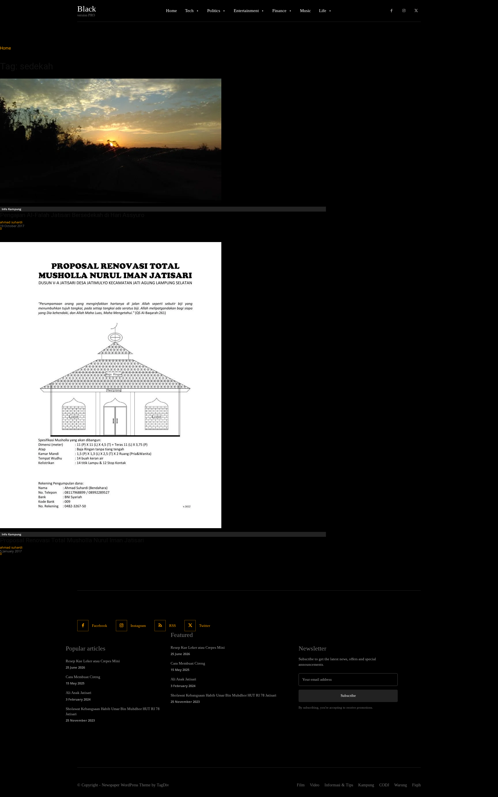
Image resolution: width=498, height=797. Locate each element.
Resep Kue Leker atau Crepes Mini (93, 661)
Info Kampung (11, 209)
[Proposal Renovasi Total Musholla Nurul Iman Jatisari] (163, 385)
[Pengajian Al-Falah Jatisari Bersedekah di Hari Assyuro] (163, 141)
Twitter (204, 625)
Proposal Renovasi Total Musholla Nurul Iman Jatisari (72, 540)
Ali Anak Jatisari (78, 693)
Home (5, 47)
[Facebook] (391, 11)
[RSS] (160, 625)
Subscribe (348, 695)
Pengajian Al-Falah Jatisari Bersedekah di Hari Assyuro (72, 215)
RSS (172, 625)
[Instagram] (404, 11)
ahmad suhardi (11, 222)
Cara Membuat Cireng (83, 677)
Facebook (99, 625)
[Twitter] (416, 11)
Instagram (138, 625)
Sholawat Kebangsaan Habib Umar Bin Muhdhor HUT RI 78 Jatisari (223, 695)
